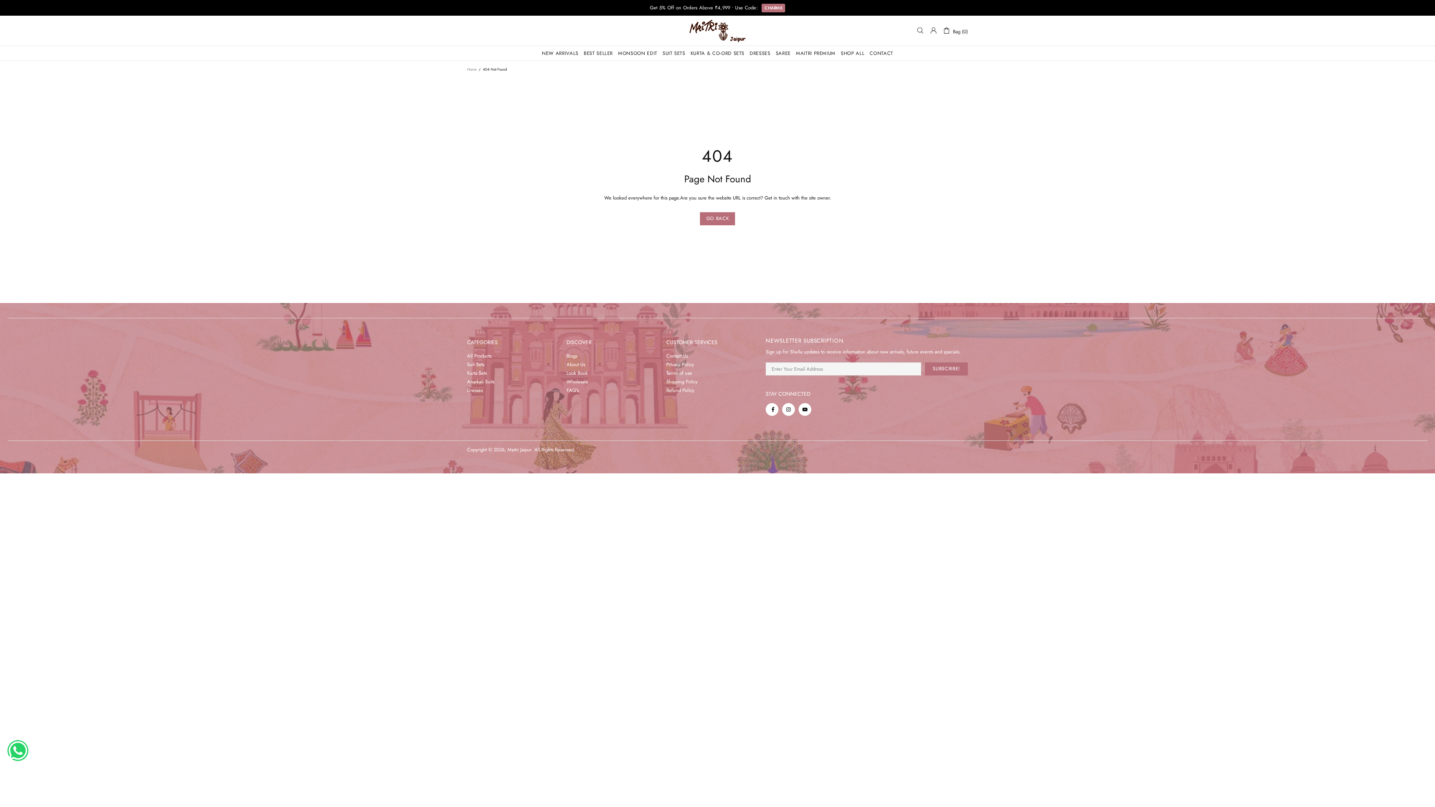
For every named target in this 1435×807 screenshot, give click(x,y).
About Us (576, 364)
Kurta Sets (477, 373)
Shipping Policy (682, 381)
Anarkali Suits (480, 381)
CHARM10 (775, 10)
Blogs (572, 356)
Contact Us (677, 356)
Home (471, 69)
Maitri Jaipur (717, 30)
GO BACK (717, 218)
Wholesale (577, 381)
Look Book (577, 373)
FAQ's (573, 390)
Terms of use (679, 373)
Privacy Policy (680, 364)
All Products (479, 356)
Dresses (475, 390)
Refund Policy (680, 390)
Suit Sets (475, 364)
